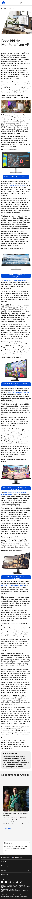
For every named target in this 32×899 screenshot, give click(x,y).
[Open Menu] (29, 3)
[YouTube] (17, 882)
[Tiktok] (21, 882)
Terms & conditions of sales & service (10, 890)
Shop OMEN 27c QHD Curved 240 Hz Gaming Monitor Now (16, 488)
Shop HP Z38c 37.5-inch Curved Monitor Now (16, 577)
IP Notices (24, 890)
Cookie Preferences (24, 886)
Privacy (15, 886)
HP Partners (4, 874)
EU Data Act (4, 891)
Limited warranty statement (7, 889)
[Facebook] (6, 882)
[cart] (21, 3)
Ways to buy (4, 866)
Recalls (3, 885)
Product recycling (11, 885)
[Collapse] (30, 843)
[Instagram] (10, 882)
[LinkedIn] (2, 882)
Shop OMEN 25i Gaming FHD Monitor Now (16, 384)
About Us (3, 861)
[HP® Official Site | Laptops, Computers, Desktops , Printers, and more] (3, 3)
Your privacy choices (9, 887)
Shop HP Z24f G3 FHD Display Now (16, 177)
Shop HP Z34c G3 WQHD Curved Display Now (16, 276)
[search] (17, 3)
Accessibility (20, 885)
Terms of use (19, 887)
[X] (13, 882)
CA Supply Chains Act (6, 886)
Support (3, 870)
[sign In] (25, 3)
